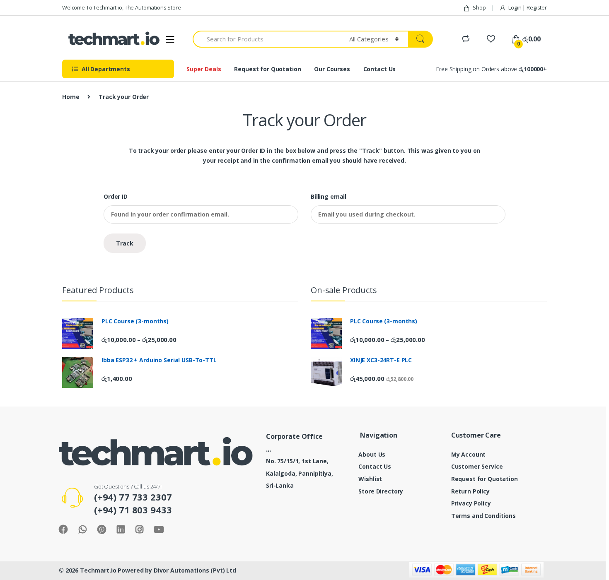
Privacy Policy (471, 503)
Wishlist (370, 479)
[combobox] (266, 39)
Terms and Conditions (483, 516)
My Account (468, 454)
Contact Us (379, 69)
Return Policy (470, 491)
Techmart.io (98, 570)
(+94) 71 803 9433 (133, 509)
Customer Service (477, 466)
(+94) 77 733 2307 (133, 497)
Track (124, 243)
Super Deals (203, 69)
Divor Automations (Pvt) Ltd (195, 570)
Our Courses (332, 69)
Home (70, 97)
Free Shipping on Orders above (491, 69)
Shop (479, 7)
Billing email (328, 196)
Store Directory (380, 491)
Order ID (116, 196)
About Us (371, 454)
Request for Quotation (267, 69)
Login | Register (527, 7)
